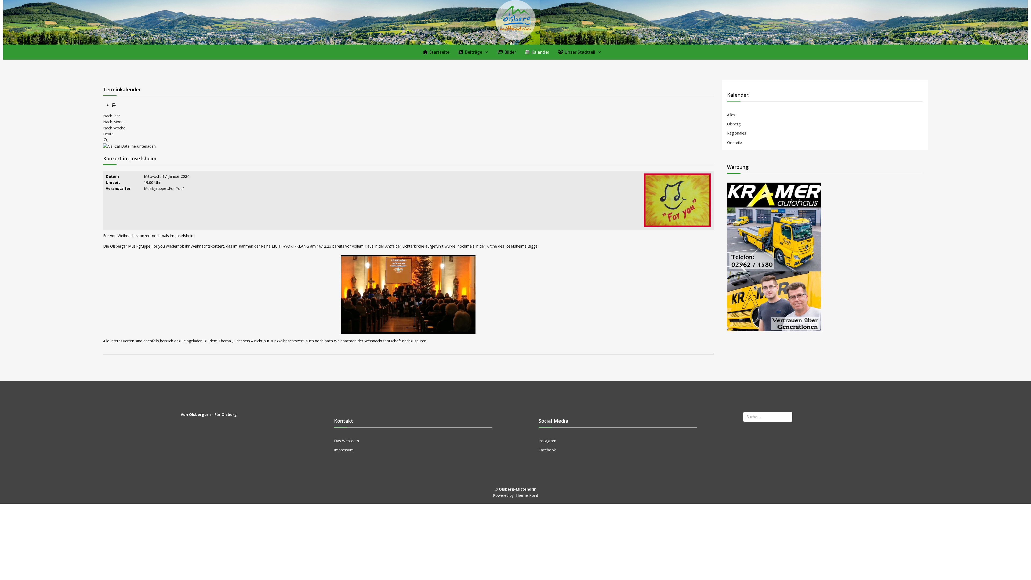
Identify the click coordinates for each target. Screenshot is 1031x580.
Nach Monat (114, 121)
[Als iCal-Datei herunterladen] (129, 145)
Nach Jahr (111, 115)
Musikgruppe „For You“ (164, 188)
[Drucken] (113, 105)
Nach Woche (114, 127)
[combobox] (767, 417)
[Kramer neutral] (774, 256)
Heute (108, 133)
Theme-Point (527, 495)
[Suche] (105, 140)
